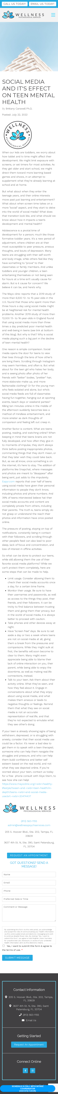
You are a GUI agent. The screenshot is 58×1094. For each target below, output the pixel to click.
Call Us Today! (15, 3)
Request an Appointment (29, 1044)
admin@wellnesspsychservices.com (29, 825)
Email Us (31, 1020)
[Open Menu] (53, 15)
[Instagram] (32, 1070)
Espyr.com (8, 481)
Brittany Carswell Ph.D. (19, 108)
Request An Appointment (29, 855)
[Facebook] (25, 1070)
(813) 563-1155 (29, 821)
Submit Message (17, 957)
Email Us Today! (42, 3)
